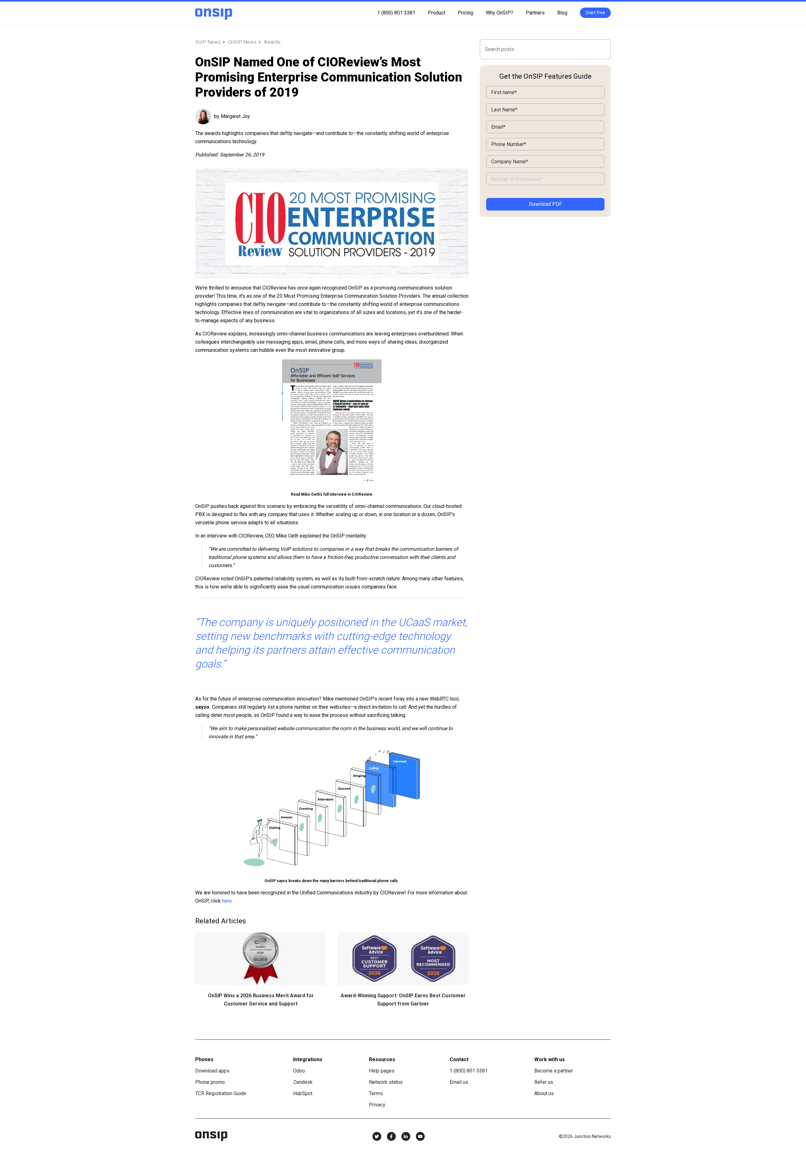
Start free (595, 12)
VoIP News (208, 42)
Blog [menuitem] (562, 13)
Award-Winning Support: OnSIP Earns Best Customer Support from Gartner (403, 1000)
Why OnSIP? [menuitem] (499, 13)
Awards (272, 42)
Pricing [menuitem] (465, 13)
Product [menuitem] (436, 13)
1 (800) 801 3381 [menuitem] (396, 13)
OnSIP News (242, 42)
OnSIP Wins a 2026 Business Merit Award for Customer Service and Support (261, 1000)
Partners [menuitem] (535, 13)
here (227, 901)
